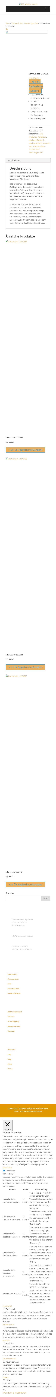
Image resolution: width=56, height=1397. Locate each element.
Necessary (10, 1170)
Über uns (11, 1049)
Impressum (12, 974)
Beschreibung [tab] (14, 160)
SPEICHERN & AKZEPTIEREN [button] (14, 1393)
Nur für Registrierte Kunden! (36, 86)
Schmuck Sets (39, 146)
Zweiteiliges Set (31, 23)
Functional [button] (7, 1306)
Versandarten (13, 988)
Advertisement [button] (9, 1358)
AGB (9, 984)
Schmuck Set (17, 23)
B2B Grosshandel (15, 1012)
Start (8, 23)
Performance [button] (8, 1324)
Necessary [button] (7, 1167)
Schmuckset (34, 149)
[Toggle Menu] (47, 9)
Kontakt (11, 1031)
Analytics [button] (6, 1340)
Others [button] (6, 1377)
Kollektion (42, 137)
